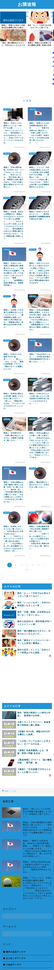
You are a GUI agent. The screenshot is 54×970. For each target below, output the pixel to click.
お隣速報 (27, 4)
